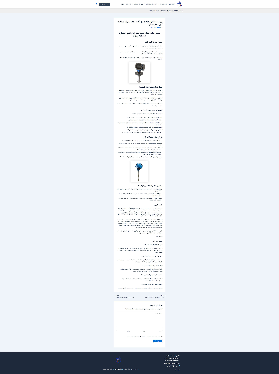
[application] (159, 4)
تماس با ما (128, 4)
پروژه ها (141, 4)
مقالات (122, 4)
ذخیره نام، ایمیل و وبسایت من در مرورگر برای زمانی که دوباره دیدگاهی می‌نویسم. (143, 336)
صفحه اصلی (172, 4)
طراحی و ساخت (163, 4)
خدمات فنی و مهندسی (151, 4)
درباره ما (136, 4)
